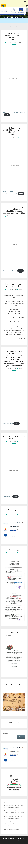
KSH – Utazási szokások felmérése (14, 438)
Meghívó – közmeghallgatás (11, 829)
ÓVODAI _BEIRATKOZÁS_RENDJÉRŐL (14, 112)
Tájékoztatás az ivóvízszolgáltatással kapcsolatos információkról (13, 824)
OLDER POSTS (14, 722)
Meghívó (14, 632)
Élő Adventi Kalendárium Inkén (14, 684)
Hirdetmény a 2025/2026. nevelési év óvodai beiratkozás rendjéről (14, 131)
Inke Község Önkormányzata (15, 838)
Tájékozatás (14, 550)
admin (21, 42)
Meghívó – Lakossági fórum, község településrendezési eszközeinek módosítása (14, 210)
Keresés (5, 733)
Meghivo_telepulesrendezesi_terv (10, 270)
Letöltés (7, 114)
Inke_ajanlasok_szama (8, 423)
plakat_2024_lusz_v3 (7, 496)
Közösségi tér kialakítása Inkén (14, 511)
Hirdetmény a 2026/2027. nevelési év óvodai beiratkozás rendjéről (14, 36)
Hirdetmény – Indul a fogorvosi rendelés (14, 285)
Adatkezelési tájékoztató (14, 842)
